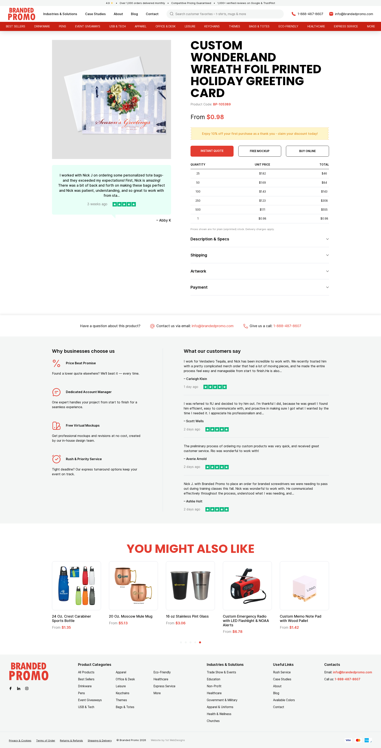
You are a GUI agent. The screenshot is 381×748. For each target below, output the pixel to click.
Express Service (346, 26)
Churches (213, 721)
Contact (152, 14)
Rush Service (282, 672)
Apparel (140, 26)
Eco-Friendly (288, 26)
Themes (234, 26)
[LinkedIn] (18, 688)
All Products (86, 672)
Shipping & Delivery (100, 740)
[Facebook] (10, 688)
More (371, 26)
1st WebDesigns (175, 740)
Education (213, 679)
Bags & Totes (259, 26)
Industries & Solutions (60, 14)
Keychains (212, 26)
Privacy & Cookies (20, 740)
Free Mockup (259, 151)
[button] (181, 642)
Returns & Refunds (71, 740)
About (118, 14)
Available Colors (284, 700)
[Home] (21, 14)
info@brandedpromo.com (213, 326)
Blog (134, 14)
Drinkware (42, 26)
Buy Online (307, 151)
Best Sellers (15, 26)
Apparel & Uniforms (220, 707)
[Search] (171, 13)
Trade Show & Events (221, 672)
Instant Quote (212, 150)
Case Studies (95, 14)
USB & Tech (117, 26)
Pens (62, 26)
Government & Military (222, 700)
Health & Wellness (219, 714)
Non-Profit (214, 686)
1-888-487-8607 (287, 326)
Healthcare (316, 26)
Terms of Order (45, 740)
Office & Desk (166, 26)
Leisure (190, 26)
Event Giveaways (87, 26)
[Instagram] (26, 688)
